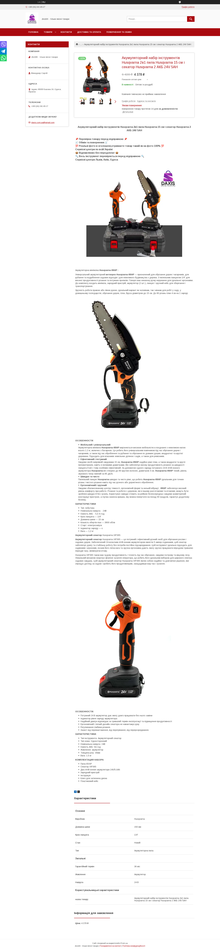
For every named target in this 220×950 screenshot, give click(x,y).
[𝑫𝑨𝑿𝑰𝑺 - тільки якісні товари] (32, 24)
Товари (48, 32)
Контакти (66, 32)
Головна (33, 32)
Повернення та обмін (119, 32)
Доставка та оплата (89, 32)
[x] (78, 792)
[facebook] (75, 792)
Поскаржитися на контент (110, 946)
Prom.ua (124, 943)
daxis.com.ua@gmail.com (42, 122)
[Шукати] (191, 19)
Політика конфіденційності (133, 946)
